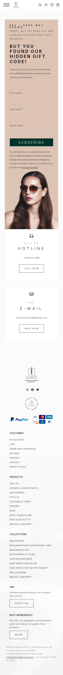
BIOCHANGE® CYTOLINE (22, 554)
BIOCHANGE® (17, 540)
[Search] (40, 5)
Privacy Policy (18, 466)
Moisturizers (17, 492)
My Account (17, 439)
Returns (14, 453)
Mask (12, 510)
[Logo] (16, 5)
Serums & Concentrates (24, 488)
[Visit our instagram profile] (27, 389)
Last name (16, 109)
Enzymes (15, 506)
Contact (15, 462)
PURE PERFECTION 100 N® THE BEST (29, 568)
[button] (31, 268)
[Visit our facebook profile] (32, 389)
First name (16, 93)
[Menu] (6, 5)
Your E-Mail (17, 125)
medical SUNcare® (20, 524)
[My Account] (46, 5)
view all (14, 483)
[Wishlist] (52, 5)
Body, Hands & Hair (21, 515)
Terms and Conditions (23, 448)
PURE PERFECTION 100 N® (23, 563)
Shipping (14, 458)
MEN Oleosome (18, 572)
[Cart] (58, 5)
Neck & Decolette (20, 519)
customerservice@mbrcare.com (19, 657)
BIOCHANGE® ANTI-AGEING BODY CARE (30, 545)
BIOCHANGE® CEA (19, 550)
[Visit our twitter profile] (37, 389)
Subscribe (31, 142)
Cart (12, 444)
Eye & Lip (14, 497)
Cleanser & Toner (20, 501)
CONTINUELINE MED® (21, 558)
